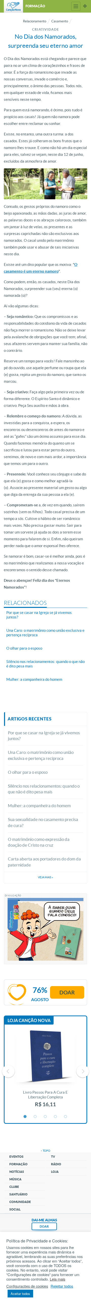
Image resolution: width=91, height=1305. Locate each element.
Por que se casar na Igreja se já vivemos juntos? (44, 735)
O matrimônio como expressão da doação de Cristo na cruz (39, 842)
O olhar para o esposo (28, 772)
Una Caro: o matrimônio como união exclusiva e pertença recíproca (41, 755)
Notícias (16, 1171)
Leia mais (57, 1279)
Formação (18, 1164)
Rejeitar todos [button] (62, 1286)
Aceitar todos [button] (20, 1293)
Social (14, 1209)
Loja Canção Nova (29, 1020)
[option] (45, 1071)
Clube (14, 1186)
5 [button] (66, 1117)
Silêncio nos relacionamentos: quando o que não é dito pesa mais (44, 789)
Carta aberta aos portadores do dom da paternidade (44, 861)
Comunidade (20, 1201)
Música (15, 1179)
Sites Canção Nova (84, 6)
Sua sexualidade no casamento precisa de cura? (43, 822)
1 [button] (25, 1117)
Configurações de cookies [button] (27, 1286)
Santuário (18, 1194)
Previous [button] (8, 1071)
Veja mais (45, 877)
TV (53, 1156)
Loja (55, 1171)
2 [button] (35, 1117)
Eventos (16, 1156)
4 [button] (55, 1117)
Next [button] (82, 1071)
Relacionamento (34, 21)
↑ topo (45, 1150)
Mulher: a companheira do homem (39, 805)
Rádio (56, 1164)
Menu (75, 6)
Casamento (59, 21)
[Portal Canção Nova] (13, 6)
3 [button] (45, 1117)
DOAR (44, 1226)
